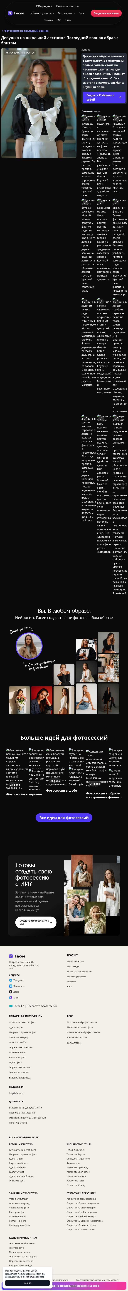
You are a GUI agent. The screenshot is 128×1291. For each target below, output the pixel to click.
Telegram (18, 980)
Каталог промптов (67, 6)
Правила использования (22, 1112)
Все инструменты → (20, 1077)
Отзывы (48, 20)
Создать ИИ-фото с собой (100, 97)
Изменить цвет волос (78, 1171)
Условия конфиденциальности (25, 1107)
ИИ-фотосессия (75, 961)
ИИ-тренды (43, 6)
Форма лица (73, 1163)
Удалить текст (16, 1171)
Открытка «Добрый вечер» (81, 1216)
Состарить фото (17, 1211)
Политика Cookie (18, 1122)
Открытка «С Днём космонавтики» (84, 1220)
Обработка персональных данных (27, 1117)
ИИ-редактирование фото (23, 1032)
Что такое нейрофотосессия (82, 1022)
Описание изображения (22, 1243)
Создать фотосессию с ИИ (34, 922)
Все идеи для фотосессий (64, 817)
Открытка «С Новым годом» (81, 1225)
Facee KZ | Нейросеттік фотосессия (33, 1006)
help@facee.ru (16, 1093)
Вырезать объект (18, 1163)
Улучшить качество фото (22, 1022)
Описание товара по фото (23, 1256)
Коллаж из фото (17, 1057)
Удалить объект (17, 1167)
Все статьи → (74, 1042)
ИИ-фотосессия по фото (80, 1027)
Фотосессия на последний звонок (26, 30)
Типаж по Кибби (18, 1042)
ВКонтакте (19, 985)
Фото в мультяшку (18, 1198)
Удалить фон (16, 1027)
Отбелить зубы (17, 1180)
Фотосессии (65, 13)
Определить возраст (20, 1067)
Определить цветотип (21, 1047)
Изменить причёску (77, 1167)
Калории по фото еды (20, 1265)
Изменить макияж (76, 1176)
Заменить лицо (17, 1052)
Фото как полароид (19, 1203)
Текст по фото (16, 1247)
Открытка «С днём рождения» (82, 1203)
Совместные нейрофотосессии (83, 1032)
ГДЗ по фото (15, 1062)
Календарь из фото (19, 1225)
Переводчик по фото (20, 1252)
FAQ (59, 20)
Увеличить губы (75, 1180)
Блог (81, 13)
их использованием (33, 1276)
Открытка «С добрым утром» (81, 1211)
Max (15, 997)
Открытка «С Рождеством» (80, 1229)
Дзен (16, 991)
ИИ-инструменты (41, 13)
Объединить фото (18, 1072)
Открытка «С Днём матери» (81, 1207)
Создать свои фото (106, 13)
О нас (67, 20)
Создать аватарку (18, 1037)
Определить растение (21, 1260)
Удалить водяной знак (21, 1176)
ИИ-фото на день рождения (81, 1198)
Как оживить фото (77, 1037)
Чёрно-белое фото (19, 1207)
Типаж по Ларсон (75, 1154)
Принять (27, 1282)
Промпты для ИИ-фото (79, 971)
